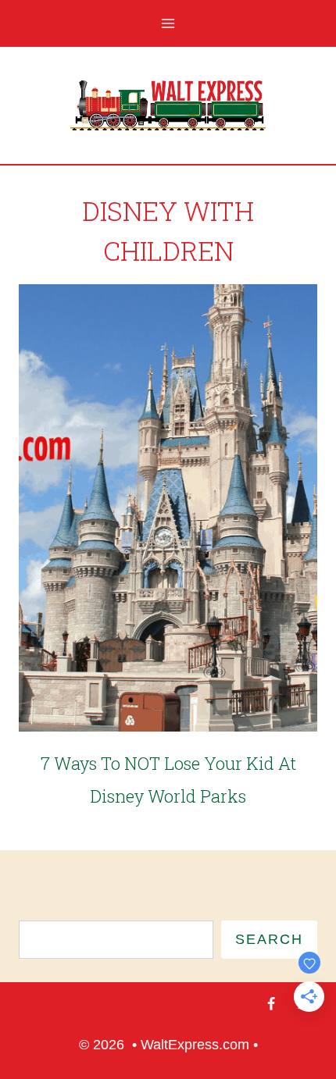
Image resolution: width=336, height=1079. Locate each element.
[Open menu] (168, 23)
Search (269, 939)
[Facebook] (271, 1004)
